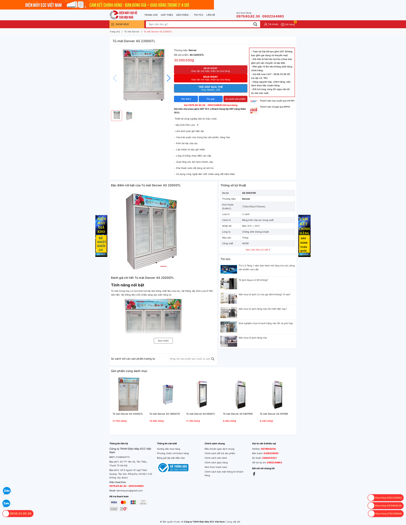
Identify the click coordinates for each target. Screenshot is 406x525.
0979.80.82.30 (248, 14)
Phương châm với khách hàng (173, 453)
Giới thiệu (167, 14)
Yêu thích (186, 99)
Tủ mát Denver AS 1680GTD (164, 413)
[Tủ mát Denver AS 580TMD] (240, 394)
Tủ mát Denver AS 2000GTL (128, 413)
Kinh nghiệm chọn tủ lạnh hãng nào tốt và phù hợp (266, 323)
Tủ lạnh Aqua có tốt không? (253, 280)
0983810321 (269, 458)
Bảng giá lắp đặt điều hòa (171, 458)
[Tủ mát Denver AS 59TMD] (276, 394)
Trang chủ (151, 14)
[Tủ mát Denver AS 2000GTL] (129, 394)
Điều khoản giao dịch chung (220, 448)
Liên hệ (210, 14)
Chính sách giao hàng (216, 462)
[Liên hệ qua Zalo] (6, 504)
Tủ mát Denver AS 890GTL (200, 413)
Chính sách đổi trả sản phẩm (220, 453)
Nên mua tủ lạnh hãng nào (253, 337)
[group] (142, 78)
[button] (169, 78)
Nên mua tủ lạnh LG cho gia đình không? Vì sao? (265, 294)
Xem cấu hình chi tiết (257, 249)
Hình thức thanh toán (216, 467)
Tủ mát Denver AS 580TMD (238, 413)
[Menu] (112, 24)
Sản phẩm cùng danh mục (129, 371)
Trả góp (210, 99)
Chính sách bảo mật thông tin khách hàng (224, 473)
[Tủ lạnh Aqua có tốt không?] (228, 283)
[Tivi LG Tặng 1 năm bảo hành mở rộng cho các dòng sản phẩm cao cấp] (228, 269)
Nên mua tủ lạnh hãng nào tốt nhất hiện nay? (263, 308)
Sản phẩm (182, 14)
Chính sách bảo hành (216, 458)
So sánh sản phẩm (235, 99)
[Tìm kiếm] (255, 24)
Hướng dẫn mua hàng (168, 448)
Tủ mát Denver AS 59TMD (274, 413)
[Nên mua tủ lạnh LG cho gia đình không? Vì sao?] (228, 298)
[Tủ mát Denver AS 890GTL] (203, 394)
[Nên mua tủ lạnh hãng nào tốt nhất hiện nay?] (228, 312)
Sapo (243, 521)
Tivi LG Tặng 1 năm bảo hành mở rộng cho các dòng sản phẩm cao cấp (267, 267)
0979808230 (268, 448)
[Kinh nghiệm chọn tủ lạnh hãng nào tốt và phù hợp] (228, 327)
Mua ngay (210, 69)
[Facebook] (254, 474)
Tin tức (198, 14)
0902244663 (273, 16)
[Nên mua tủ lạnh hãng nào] (228, 341)
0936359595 (271, 453)
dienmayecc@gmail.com (129, 490)
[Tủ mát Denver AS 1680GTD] (166, 394)
